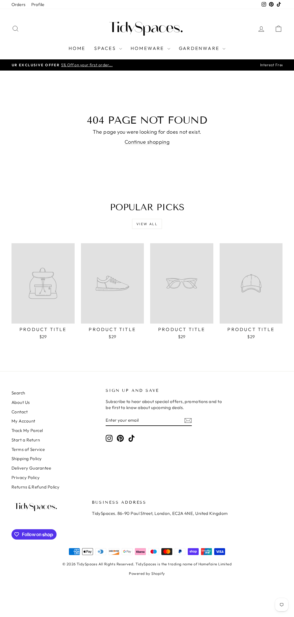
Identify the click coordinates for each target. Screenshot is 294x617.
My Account (23, 421)
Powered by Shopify (147, 573)
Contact (19, 411)
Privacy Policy (25, 477)
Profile (38, 4)
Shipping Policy (26, 458)
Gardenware (200, 48)
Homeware (148, 48)
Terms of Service (28, 449)
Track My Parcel (27, 430)
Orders (18, 4)
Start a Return (25, 440)
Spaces (106, 48)
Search (18, 393)
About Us (20, 402)
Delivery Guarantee (31, 468)
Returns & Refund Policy (35, 487)
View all (147, 224)
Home (77, 48)
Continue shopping (147, 142)
